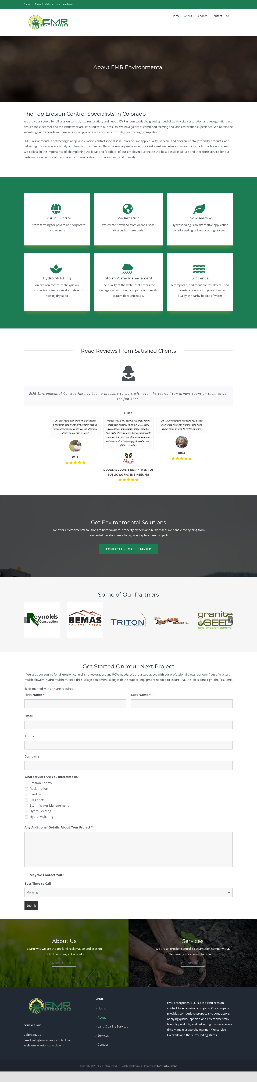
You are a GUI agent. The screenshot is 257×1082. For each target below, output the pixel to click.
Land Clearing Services (113, 1026)
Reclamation (39, 788)
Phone (29, 736)
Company (31, 756)
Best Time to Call (37, 883)
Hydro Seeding (40, 811)
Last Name (141, 695)
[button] (227, 16)
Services (103, 1035)
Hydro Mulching (41, 816)
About (102, 1017)
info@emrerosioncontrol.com (58, 4)
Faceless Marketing (167, 1065)
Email (28, 716)
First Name (34, 695)
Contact (103, 1044)
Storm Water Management (49, 805)
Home (102, 1008)
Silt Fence (37, 800)
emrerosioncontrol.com (47, 1045)
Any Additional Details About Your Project (58, 827)
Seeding (35, 794)
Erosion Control (41, 783)
